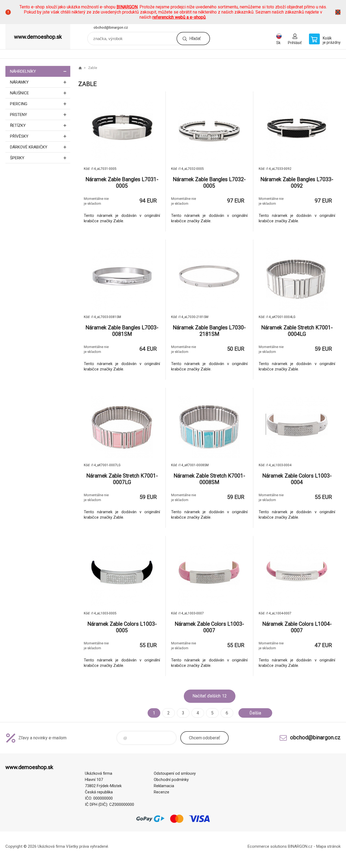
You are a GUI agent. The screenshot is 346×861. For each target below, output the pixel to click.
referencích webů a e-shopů (179, 17)
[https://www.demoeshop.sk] (80, 67)
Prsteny (18, 114)
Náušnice (19, 93)
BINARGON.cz (300, 846)
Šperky (17, 157)
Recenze (161, 792)
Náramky (19, 82)
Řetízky (18, 125)
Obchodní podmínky (171, 779)
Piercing (18, 103)
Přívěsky (19, 136)
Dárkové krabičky (28, 147)
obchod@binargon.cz (111, 27)
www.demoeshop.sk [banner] (38, 37)
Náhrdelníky (23, 71)
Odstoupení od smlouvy (175, 773)
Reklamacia (164, 785)
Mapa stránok (328, 846)
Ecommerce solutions (267, 846)
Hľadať (195, 38)
